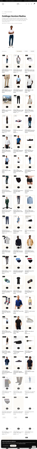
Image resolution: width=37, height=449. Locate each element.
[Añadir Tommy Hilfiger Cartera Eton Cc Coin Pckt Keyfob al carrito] (11, 388)
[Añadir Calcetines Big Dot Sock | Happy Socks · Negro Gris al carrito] (11, 308)
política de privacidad (22, 443)
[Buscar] (26, 4)
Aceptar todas (13, 445)
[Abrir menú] (3, 4)
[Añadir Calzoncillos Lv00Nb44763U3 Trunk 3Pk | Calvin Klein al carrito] (11, 288)
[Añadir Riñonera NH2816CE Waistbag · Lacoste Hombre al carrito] (22, 348)
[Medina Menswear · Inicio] (18, 4)
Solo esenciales (6, 445)
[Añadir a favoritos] (11, 55)
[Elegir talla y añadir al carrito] (11, 67)
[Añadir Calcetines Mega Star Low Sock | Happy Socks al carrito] (33, 288)
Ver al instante (7, 67)
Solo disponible (19, 51)
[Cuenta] (29, 4)
